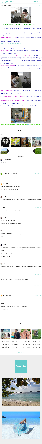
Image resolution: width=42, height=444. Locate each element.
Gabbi (4, 244)
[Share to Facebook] (22, 131)
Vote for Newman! (16, 141)
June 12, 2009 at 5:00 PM (38, 244)
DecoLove (2, 45)
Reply (1, 169)
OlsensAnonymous (4, 48)
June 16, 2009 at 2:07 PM (38, 274)
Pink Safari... (16, 333)
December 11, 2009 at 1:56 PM (37, 285)
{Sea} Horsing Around (5, 141)
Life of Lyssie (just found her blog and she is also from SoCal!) (11, 43)
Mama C (28, 124)
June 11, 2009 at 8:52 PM (38, 207)
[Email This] (18, 131)
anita (4, 217)
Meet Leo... (36, 333)
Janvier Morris (7, 295)
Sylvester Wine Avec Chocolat (26, 142)
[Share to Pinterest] (24, 131)
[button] (11, 1)
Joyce (4, 263)
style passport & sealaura (36, 142)
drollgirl (5, 183)
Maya (4, 207)
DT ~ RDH (5, 196)
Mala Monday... (26, 333)
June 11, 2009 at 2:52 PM (38, 173)
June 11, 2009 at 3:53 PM (38, 183)
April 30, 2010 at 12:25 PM (38, 295)
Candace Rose (3, 41)
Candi (4, 274)
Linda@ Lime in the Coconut (10, 173)
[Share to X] (20, 131)
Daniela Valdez (7, 159)
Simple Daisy (6, 230)
